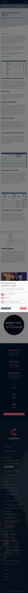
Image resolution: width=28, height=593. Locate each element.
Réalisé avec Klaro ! (23, 310)
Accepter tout (23, 308)
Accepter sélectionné (6, 308)
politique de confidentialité (8, 290)
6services (7, 298)
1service (7, 295)
